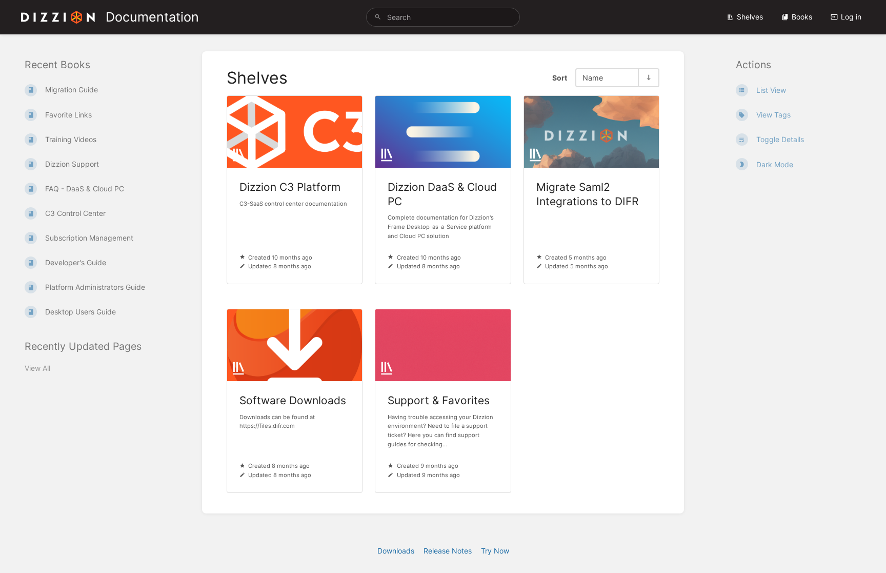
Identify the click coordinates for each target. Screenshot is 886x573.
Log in (851, 16)
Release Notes (448, 550)
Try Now (495, 550)
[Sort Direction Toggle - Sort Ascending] (648, 77)
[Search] (377, 17)
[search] (443, 17)
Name (592, 77)
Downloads (395, 550)
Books (802, 16)
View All (37, 368)
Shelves (750, 16)
